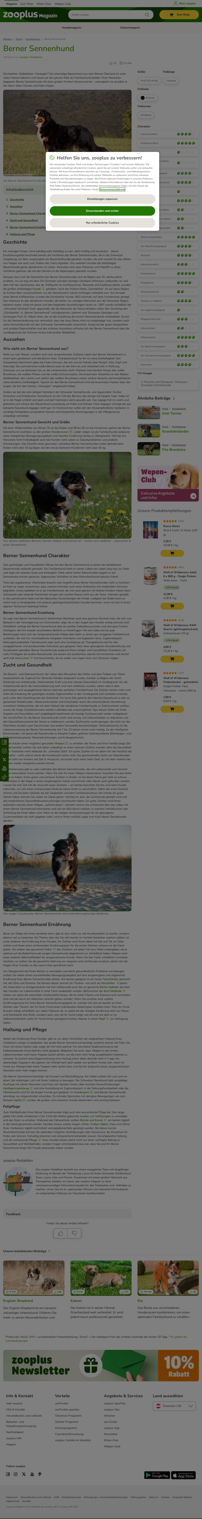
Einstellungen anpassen (102, 199)
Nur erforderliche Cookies (102, 223)
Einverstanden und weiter (102, 211)
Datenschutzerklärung (112, 189)
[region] (102, 191)
